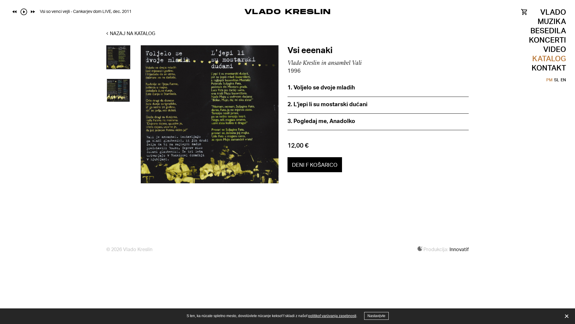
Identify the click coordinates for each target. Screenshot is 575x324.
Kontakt (549, 67)
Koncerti (547, 39)
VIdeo (554, 49)
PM (549, 79)
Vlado (553, 11)
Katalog (549, 58)
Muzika (552, 21)
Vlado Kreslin (287, 11)
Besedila (548, 30)
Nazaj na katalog (132, 33)
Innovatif (459, 249)
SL (556, 79)
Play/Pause (24, 12)
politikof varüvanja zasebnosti (332, 316)
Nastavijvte (376, 316)
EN (563, 79)
